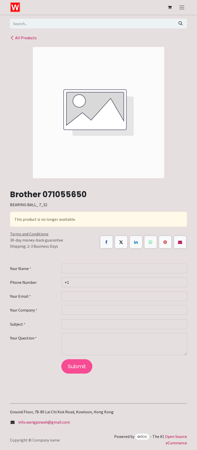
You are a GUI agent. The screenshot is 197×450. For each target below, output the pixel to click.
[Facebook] (106, 242)
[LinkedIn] (136, 242)
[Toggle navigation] (182, 7)
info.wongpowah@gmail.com (44, 422)
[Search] (180, 23)
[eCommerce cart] (169, 7)
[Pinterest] (165, 242)
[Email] (180, 242)
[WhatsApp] (150, 242)
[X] (121, 242)
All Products (26, 37)
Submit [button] (77, 366)
